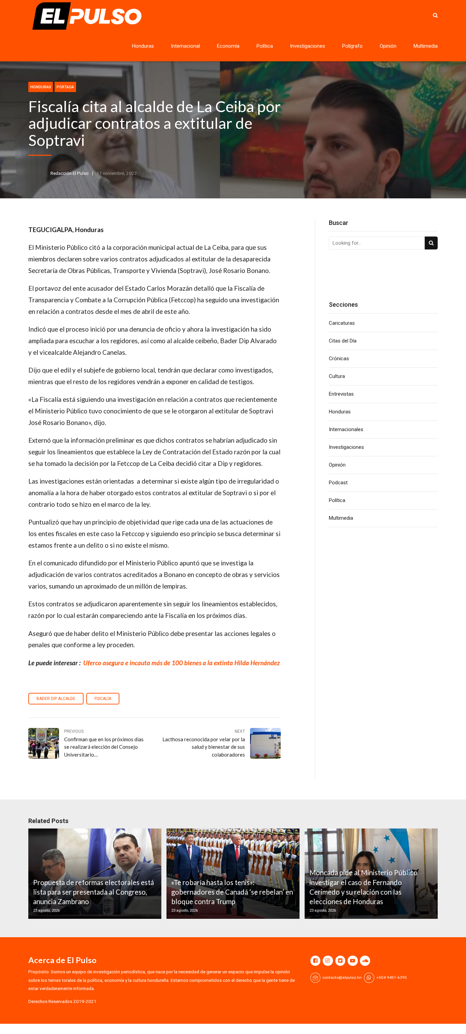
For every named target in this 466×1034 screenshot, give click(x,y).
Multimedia (425, 46)
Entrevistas (341, 394)
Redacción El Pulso (69, 173)
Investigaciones (307, 46)
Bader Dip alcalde (56, 698)
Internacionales (346, 429)
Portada (65, 87)
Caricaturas (342, 323)
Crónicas (339, 358)
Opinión (388, 46)
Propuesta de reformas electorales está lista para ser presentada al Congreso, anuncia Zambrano (93, 892)
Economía (228, 46)
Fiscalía (102, 698)
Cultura (337, 376)
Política (265, 46)
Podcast (338, 483)
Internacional (185, 46)
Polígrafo (352, 46)
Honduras (143, 46)
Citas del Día (342, 341)
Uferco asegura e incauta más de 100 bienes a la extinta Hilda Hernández (181, 663)
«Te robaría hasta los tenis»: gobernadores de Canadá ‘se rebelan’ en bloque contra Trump (232, 892)
